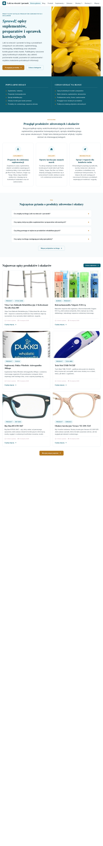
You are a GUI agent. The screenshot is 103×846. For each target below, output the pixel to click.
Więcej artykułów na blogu (50, 248)
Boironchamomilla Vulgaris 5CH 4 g (70, 304)
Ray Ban (18, 422)
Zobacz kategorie (34, 67)
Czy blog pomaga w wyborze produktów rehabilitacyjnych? (37, 231)
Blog (43, 3)
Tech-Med (69, 361)
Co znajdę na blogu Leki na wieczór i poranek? (32, 214)
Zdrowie (69, 3)
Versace (68, 422)
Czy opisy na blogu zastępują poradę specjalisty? (33, 239)
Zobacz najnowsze (90, 265)
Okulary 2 (88, 3)
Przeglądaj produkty (12, 67)
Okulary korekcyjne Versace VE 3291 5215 (73, 425)
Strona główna (35, 3)
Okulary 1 (78, 3)
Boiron (58, 301)
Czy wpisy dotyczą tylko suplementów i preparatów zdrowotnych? (40, 222)
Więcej (96, 3)
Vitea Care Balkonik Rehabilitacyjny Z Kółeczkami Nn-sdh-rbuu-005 (26, 306)
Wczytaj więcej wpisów (50, 453)
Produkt (50, 3)
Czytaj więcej (9, 324)
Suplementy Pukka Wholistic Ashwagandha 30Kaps (23, 367)
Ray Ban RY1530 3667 (14, 425)
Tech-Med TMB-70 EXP (65, 365)
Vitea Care (19, 301)
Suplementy (59, 3)
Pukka (17, 361)
